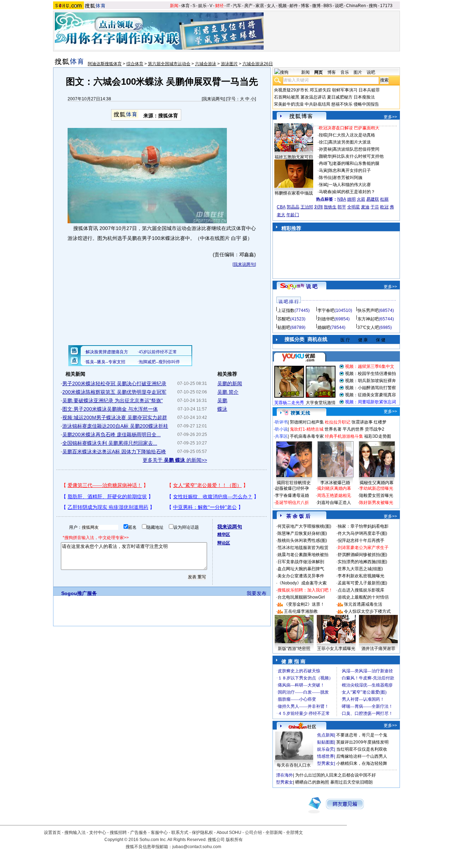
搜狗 (373, 5)
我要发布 (256, 593)
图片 (358, 72)
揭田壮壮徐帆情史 (294, 482)
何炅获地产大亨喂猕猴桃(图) (304, 526)
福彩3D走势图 (377, 436)
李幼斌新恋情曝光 (376, 488)
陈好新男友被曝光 (376, 502)
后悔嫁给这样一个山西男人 (361, 756)
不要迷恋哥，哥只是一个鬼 (361, 735)
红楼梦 (380, 422)
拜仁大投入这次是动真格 (351, 135)
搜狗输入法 (75, 832)
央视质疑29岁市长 (291, 90)
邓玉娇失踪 (320, 90)
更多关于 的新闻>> (175, 460)
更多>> (390, 116)
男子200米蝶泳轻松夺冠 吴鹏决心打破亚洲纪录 (114, 383)
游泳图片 (229, 63)
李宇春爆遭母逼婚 (292, 495)
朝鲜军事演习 (344, 90)
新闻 (174, 5)
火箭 (361, 199)
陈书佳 (325, 177)
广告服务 (138, 832)
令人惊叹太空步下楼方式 (367, 611)
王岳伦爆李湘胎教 (301, 611)
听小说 (281, 429)
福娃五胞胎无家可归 (294, 157)
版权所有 (234, 839)
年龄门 (292, 214)
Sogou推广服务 (79, 593)
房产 (248, 5)
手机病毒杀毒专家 (307, 436)
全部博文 (294, 832)
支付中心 (97, 832)
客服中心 (159, 832)
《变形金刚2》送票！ (304, 604)
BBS (327, 5)
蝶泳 (222, 409)
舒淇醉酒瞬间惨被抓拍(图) (362, 554)
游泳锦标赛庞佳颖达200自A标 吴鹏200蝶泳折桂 (115, 426)
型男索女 (325, 763)
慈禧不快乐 (341, 104)
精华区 (223, 534)
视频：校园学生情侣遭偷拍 (370, 373)
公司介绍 (253, 832)
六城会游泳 (205, 63)
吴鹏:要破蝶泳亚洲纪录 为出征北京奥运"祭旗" (112, 400)
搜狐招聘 (118, 832)
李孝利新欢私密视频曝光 (361, 575)
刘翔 (318, 206)
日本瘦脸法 (364, 97)
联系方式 (179, 832)
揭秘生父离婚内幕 (377, 482)
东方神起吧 (368, 318)
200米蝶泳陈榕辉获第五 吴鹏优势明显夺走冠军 (114, 392)
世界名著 (333, 429)
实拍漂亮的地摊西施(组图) (362, 561)
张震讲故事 (362, 422)
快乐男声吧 (368, 310)
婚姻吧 (323, 327)
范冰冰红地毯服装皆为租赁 (302, 547)
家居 (260, 5)
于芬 (375, 206)
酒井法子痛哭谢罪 (378, 648)
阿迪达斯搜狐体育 (105, 63)
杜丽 (384, 199)
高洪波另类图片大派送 (349, 142)
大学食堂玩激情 (321, 402)
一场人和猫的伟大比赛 (349, 184)
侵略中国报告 (366, 104)
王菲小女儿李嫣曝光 (336, 648)
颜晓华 (325, 156)
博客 (305, 5)
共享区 (281, 436)
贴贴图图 (325, 742)
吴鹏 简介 (228, 392)
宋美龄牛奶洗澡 (289, 104)
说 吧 (311, 286)
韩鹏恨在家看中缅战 (294, 193)
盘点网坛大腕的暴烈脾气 (300, 568)
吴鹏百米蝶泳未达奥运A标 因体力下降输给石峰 (114, 451)
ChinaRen (356, 5)
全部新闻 (273, 832)
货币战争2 (374, 429)
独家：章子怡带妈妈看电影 (363, 526)
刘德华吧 (325, 318)
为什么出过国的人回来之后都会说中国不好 (335, 775)
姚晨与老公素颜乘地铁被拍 (302, 554)
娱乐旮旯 (325, 749)
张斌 (323, 184)
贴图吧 (283, 327)
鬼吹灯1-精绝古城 (306, 429)
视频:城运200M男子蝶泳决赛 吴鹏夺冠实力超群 (114, 417)
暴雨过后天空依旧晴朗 (351, 782)
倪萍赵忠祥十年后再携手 (361, 540)
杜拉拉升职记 (337, 422)
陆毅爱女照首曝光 (376, 495)
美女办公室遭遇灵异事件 (300, 575)
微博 (316, 5)
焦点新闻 (325, 735)
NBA (341, 199)
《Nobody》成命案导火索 (302, 583)
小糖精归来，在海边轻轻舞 (361, 763)
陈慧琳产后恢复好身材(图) (302, 533)
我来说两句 (213, 98)
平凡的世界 (353, 429)
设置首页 (52, 832)
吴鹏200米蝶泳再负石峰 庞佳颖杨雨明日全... (111, 434)
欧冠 (384, 206)
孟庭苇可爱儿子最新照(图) (362, 583)
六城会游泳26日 (257, 63)
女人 (271, 5)
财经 (219, 5)
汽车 (237, 5)
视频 (282, 5)
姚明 (351, 199)
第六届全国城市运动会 (169, 63)
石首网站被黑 (286, 97)
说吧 (339, 5)
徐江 (323, 142)
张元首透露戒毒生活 (363, 604)
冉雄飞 (325, 163)
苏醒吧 (283, 318)
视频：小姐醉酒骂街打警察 (370, 387)
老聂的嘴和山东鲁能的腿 (356, 163)
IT (228, 5)
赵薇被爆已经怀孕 (292, 488)
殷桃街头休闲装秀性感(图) (302, 540)
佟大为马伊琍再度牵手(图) (362, 533)
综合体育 (134, 63)
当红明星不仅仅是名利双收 (361, 749)
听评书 (281, 422)
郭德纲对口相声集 (307, 422)
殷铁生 (330, 206)
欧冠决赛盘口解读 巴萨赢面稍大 (349, 127)
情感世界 (325, 756)
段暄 (323, 135)
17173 (386, 5)
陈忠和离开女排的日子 (349, 170)
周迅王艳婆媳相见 (334, 495)
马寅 (323, 170)
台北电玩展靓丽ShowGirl (301, 597)
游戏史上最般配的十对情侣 (363, 597)
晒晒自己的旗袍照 (312, 782)
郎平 (342, 206)
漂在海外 (284, 775)
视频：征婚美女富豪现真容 (370, 394)
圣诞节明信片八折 (292, 502)
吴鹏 (222, 400)
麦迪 (365, 206)
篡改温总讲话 (313, 97)
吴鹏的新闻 (229, 383)
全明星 (353, 206)
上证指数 (285, 310)
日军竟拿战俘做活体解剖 (300, 561)
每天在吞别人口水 (294, 765)
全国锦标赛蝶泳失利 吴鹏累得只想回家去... (109, 443)
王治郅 (306, 206)
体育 (185, 5)
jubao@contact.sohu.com (196, 846)
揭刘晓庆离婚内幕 (334, 488)
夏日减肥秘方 (339, 97)
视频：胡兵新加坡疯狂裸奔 (370, 380)
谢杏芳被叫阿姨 (347, 177)
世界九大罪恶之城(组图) (360, 568)
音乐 (344, 72)
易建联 (372, 199)
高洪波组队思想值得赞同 (356, 149)
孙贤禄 (325, 149)
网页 (318, 72)
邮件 (293, 5)
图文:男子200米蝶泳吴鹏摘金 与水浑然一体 (110, 409)
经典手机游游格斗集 (344, 436)
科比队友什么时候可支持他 (358, 156)
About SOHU (229, 832)
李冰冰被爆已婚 (335, 482)
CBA (281, 206)
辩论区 (223, 542)
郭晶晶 (293, 206)
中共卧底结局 (317, 104)
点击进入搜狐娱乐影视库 (361, 590)
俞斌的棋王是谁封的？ (354, 191)
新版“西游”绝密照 (294, 648)
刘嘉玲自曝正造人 (334, 502)
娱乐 (202, 5)
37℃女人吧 (368, 327)
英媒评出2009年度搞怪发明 (362, 742)
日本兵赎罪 (369, 90)
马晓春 (325, 191)
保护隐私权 (202, 832)
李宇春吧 (325, 310)
